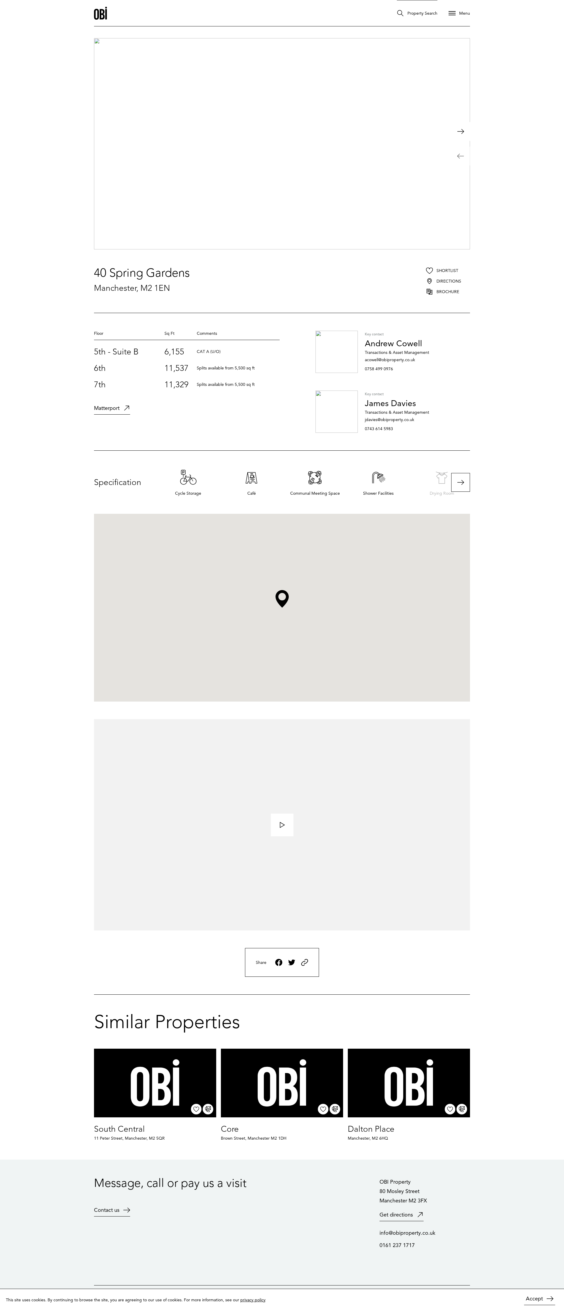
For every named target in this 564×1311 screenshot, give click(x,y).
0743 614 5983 (379, 428)
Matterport (107, 408)
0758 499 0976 (379, 368)
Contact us (107, 1210)
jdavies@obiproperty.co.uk (389, 419)
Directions (449, 281)
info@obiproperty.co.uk (407, 1233)
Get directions (396, 1215)
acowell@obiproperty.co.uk (390, 359)
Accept (534, 1298)
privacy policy (253, 1300)
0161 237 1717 (397, 1245)
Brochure (448, 291)
